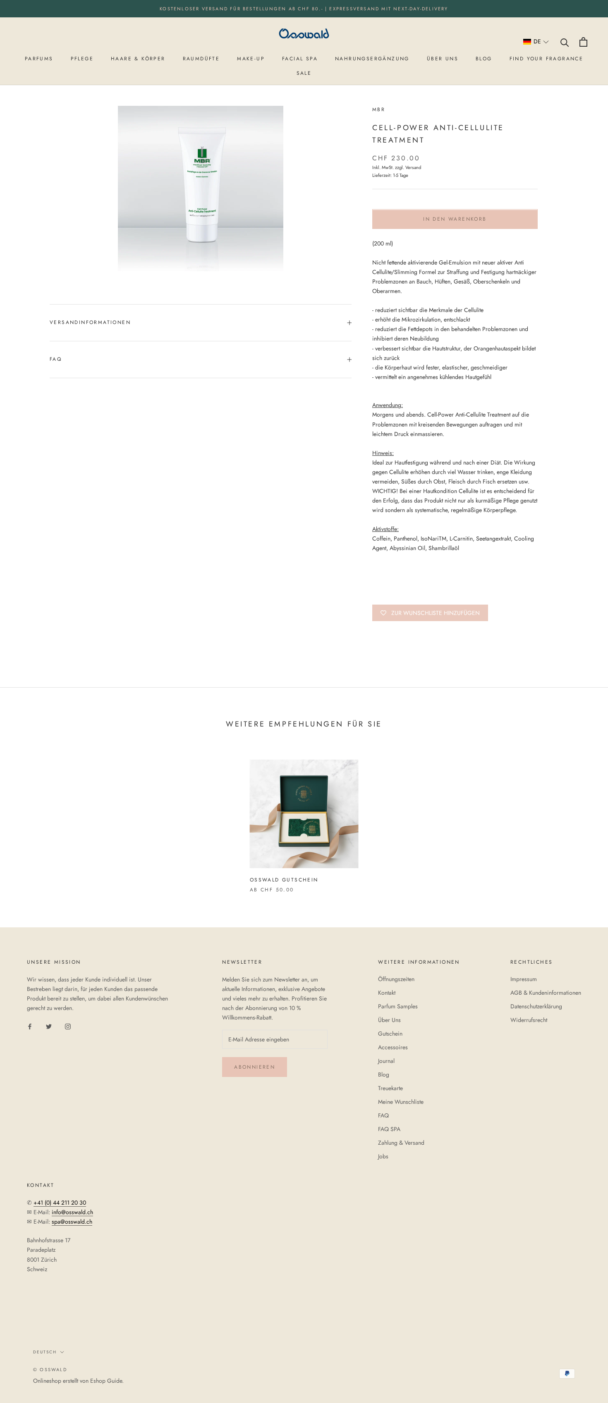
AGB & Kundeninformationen (545, 993)
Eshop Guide (106, 1381)
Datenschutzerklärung (536, 1006)
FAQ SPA (389, 1129)
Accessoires (393, 1047)
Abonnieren (254, 1067)
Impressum (523, 979)
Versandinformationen (90, 322)
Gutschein (390, 1033)
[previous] (26, 817)
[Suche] (564, 42)
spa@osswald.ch (72, 1221)
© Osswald (50, 1369)
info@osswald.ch (72, 1212)
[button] (536, 42)
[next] (582, 817)
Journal (386, 1061)
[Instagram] (68, 1026)
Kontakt (386, 993)
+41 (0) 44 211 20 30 (60, 1202)
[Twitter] (49, 1026)
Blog (383, 1074)
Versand (413, 167)
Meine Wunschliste (401, 1102)
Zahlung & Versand (401, 1143)
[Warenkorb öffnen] (583, 42)
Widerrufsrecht (528, 1020)
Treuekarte (390, 1088)
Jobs (383, 1156)
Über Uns (389, 1020)
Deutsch (45, 1352)
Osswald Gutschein (284, 880)
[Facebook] (30, 1026)
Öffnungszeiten (396, 979)
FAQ (56, 359)
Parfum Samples (398, 1006)
